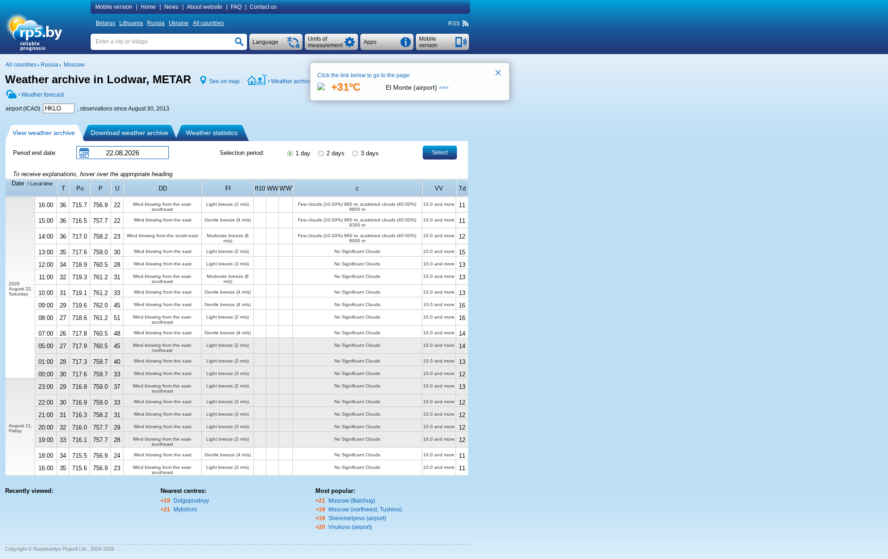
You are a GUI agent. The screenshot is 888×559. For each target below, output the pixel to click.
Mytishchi (185, 509)
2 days (335, 153)
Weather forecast (42, 95)
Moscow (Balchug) (351, 501)
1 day (302, 153)
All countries (208, 23)
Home (148, 7)
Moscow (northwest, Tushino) (365, 509)
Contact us (263, 7)
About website (204, 7)
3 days (369, 153)
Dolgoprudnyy (191, 501)
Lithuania (131, 23)
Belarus (105, 23)
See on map (224, 81)
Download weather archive (129, 132)
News (171, 7)
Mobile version (113, 7)
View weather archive (43, 132)
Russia (156, 23)
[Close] (498, 73)
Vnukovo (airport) (350, 527)
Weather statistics (212, 132)
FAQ (236, 7)
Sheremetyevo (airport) (357, 518)
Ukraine (179, 23)
